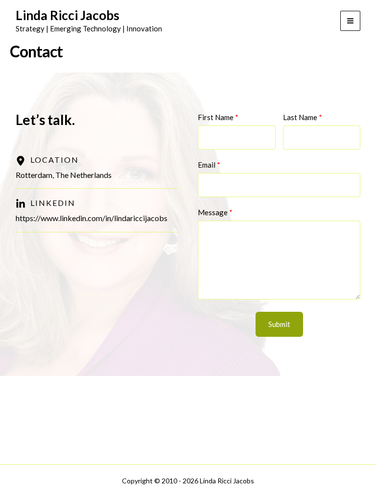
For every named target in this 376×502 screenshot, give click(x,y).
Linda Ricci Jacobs (67, 15)
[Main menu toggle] (350, 21)
